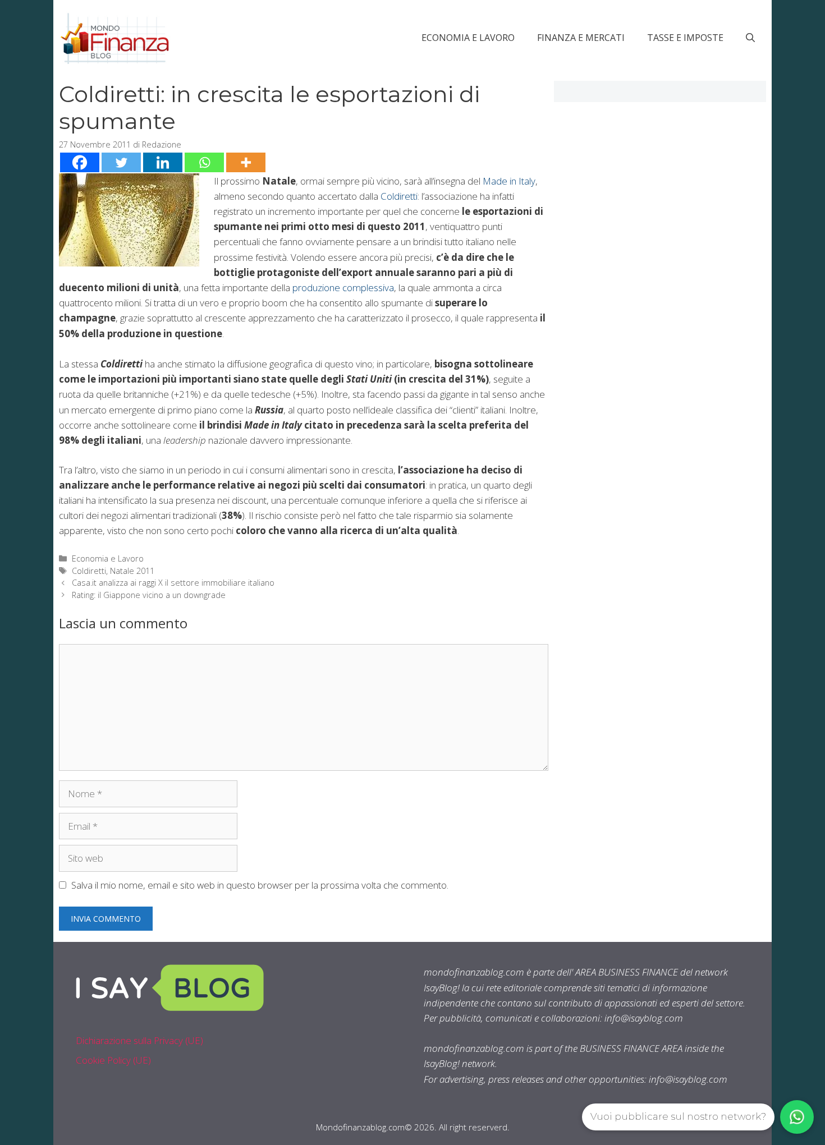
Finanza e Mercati (581, 37)
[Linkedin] (162, 162)
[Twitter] (121, 162)
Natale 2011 (132, 570)
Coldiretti (399, 196)
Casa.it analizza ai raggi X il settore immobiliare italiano (173, 582)
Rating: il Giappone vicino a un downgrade (149, 595)
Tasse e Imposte (685, 37)
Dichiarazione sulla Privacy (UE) (139, 1040)
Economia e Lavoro (468, 37)
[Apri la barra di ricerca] (750, 38)
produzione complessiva (343, 287)
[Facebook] (79, 162)
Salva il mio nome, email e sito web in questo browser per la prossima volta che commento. (259, 885)
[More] (245, 162)
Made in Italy (509, 180)
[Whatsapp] (204, 162)
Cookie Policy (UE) (113, 1060)
